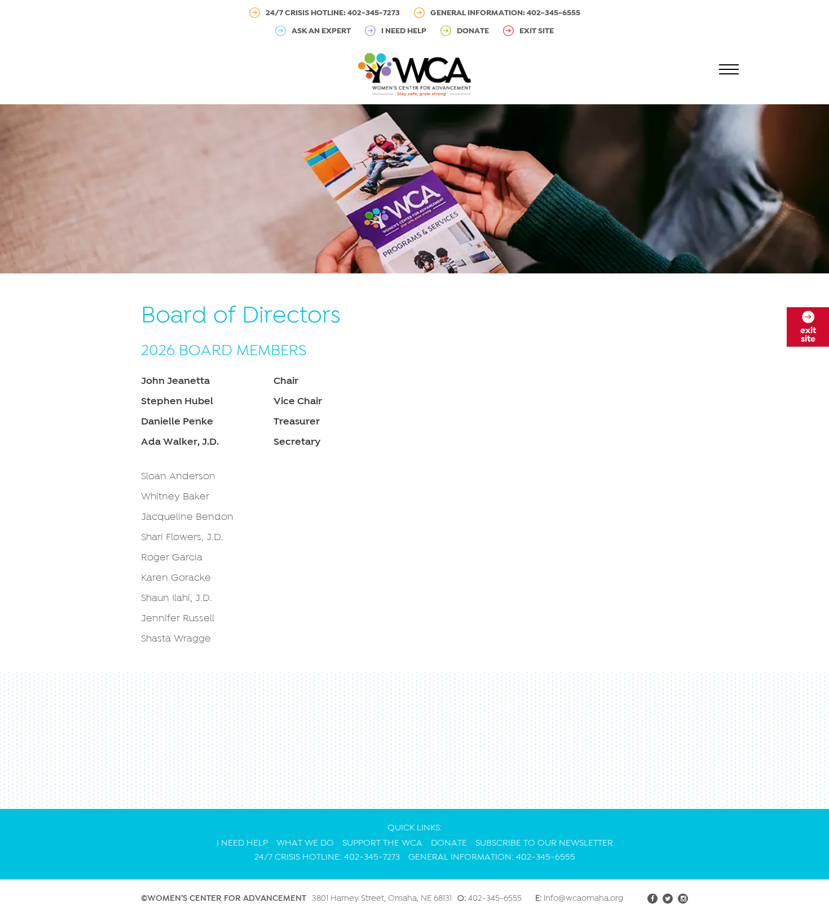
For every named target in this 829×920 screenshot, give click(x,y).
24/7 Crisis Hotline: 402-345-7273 (333, 12)
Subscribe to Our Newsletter (544, 842)
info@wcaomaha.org (583, 898)
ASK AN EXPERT (321, 30)
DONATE (473, 30)
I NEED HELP (403, 30)
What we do (305, 842)
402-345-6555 (495, 898)
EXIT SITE (536, 30)
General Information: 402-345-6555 (505, 12)
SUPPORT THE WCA (382, 842)
